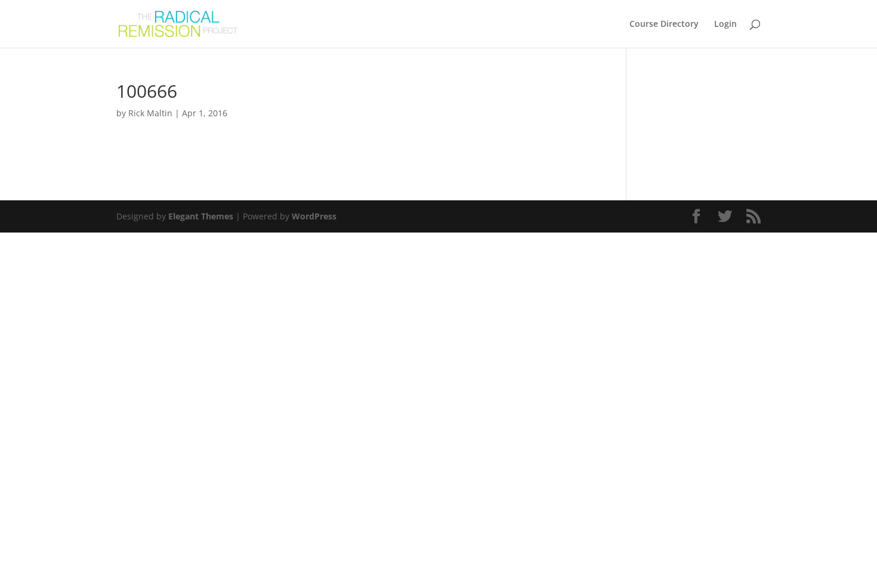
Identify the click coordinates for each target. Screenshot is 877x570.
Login (725, 24)
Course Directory (664, 24)
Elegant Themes (200, 216)
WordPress (314, 216)
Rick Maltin (150, 113)
